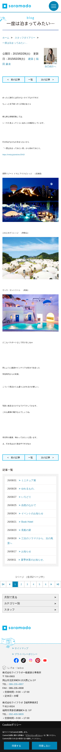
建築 (30, 58)
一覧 (30, 79)
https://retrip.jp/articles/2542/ (13, 155)
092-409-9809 (16, 714)
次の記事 (45, 79)
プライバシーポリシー (26, 654)
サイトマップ (21, 648)
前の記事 (15, 79)
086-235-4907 (16, 684)
